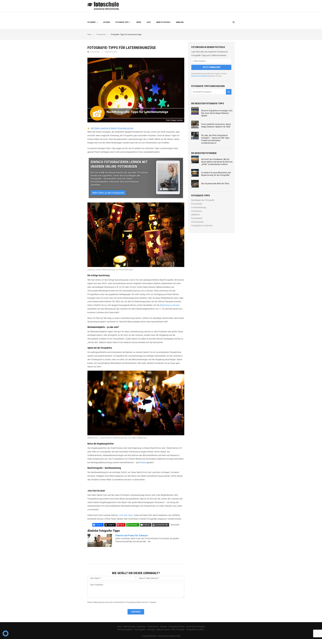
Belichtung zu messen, (170, 305)
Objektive (195, 214)
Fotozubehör (197, 218)
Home (119, 627)
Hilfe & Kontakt (129, 627)
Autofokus (151, 630)
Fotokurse (91, 22)
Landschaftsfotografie (195, 627)
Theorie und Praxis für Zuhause (131, 535)
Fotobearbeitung (198, 207)
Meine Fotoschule (163, 22)
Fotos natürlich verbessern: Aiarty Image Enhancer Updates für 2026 (216, 125)
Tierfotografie (139, 630)
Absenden (135, 612)
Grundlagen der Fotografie (202, 200)
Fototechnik (196, 204)
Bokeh (143, 462)
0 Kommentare (111, 52)
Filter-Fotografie (178, 630)
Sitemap (163, 627)
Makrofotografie (163, 630)
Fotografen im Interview (202, 225)
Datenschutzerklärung (200, 76)
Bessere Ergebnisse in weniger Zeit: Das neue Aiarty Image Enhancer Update (217, 113)
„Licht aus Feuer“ (125, 515)
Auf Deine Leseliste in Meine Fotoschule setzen (112, 128)
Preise (138, 22)
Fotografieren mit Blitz (195, 630)
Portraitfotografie (125, 630)
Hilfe (149, 22)
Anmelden (180, 22)
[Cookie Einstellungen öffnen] (6, 636)
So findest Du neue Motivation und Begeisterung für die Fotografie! (216, 173)
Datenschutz (153, 627)
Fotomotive (94, 52)
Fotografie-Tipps (122, 22)
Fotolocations (197, 222)
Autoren (106, 22)
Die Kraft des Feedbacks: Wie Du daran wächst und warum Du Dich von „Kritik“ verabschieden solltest (216, 162)
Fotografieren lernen (176, 627)
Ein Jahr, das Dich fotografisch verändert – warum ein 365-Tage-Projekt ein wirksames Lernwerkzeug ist (215, 139)
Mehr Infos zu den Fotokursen (108, 192)
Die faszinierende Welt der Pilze (215, 183)
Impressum (141, 627)
